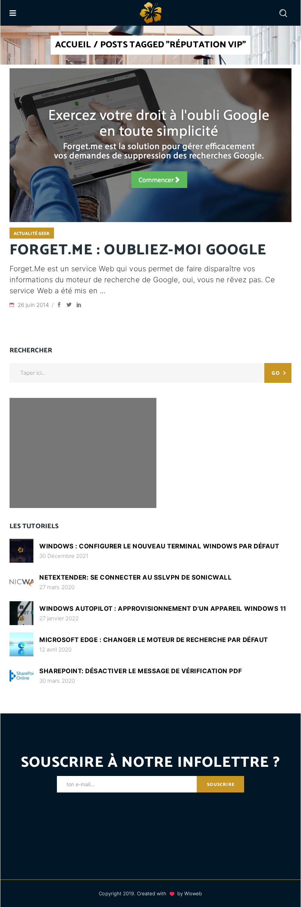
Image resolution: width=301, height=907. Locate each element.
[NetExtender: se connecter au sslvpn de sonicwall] (21, 582)
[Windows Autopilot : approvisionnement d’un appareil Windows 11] (21, 613)
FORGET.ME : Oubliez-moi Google (138, 250)
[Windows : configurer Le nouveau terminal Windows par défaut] (21, 551)
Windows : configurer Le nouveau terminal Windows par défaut (159, 546)
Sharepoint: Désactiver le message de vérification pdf (140, 671)
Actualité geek (32, 233)
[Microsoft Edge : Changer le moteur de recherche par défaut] (21, 644)
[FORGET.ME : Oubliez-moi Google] (150, 145)
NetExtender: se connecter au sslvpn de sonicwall (135, 577)
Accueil (73, 45)
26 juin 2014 (34, 304)
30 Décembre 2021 (63, 555)
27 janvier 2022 (59, 618)
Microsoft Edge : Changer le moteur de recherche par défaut (153, 639)
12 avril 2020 (55, 649)
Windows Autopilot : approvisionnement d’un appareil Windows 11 (162, 608)
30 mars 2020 (57, 680)
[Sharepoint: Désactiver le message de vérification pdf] (21, 675)
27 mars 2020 (57, 587)
